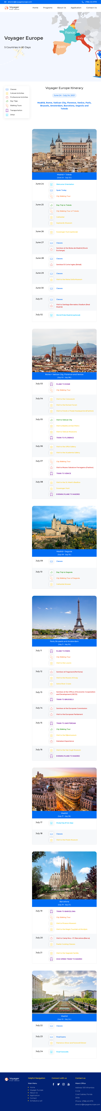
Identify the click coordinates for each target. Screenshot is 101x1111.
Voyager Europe (36, 1090)
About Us (61, 8)
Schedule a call (36, 1101)
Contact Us (91, 8)
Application (76, 8)
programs (47, 8)
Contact (33, 1098)
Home (37, 8)
